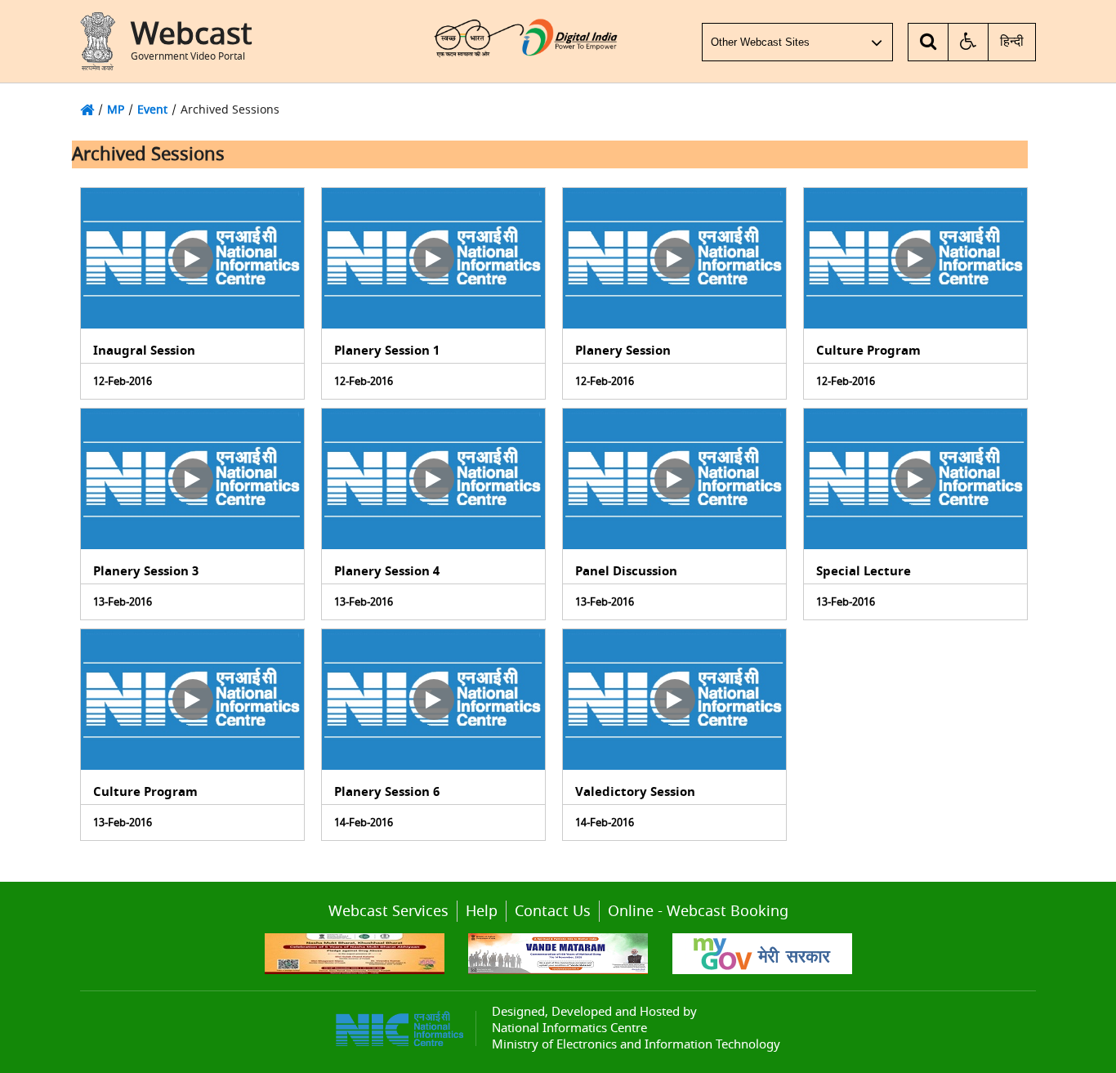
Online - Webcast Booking (698, 911)
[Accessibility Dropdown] (969, 42)
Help (482, 911)
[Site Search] (928, 42)
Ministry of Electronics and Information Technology (636, 1044)
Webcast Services (388, 911)
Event (152, 109)
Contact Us (553, 911)
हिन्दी (1012, 41)
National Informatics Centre (569, 1028)
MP (115, 109)
